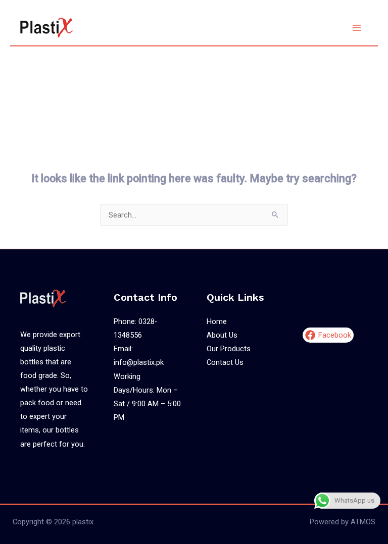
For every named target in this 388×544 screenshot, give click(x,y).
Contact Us (225, 362)
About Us (222, 335)
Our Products (229, 348)
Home (217, 321)
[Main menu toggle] (357, 28)
